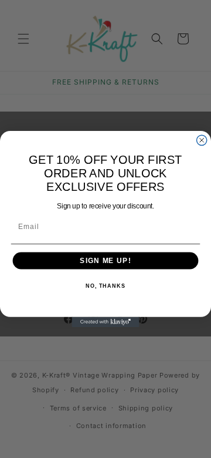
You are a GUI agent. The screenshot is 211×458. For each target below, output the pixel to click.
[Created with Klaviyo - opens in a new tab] (105, 322)
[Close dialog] (202, 140)
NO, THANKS (105, 286)
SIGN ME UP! (105, 260)
